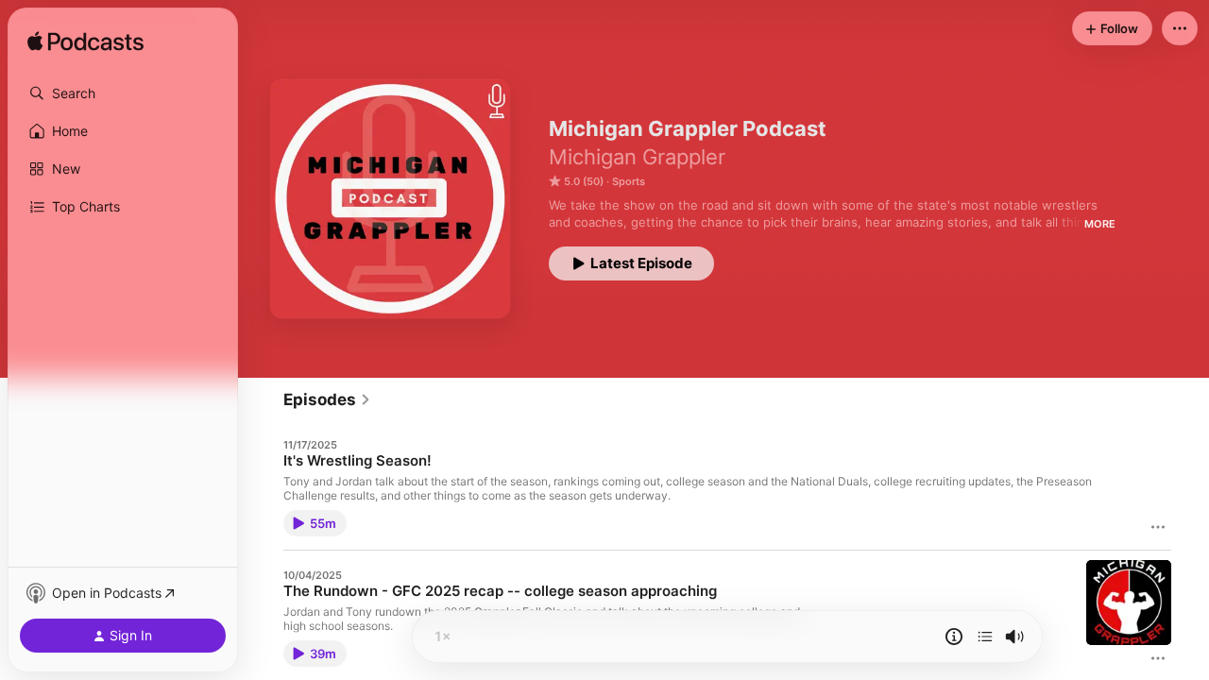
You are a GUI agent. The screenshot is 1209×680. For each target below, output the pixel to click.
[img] (85, 42)
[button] (123, 93)
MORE (1099, 223)
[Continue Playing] (985, 636)
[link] (327, 399)
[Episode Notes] (954, 636)
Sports (628, 181)
